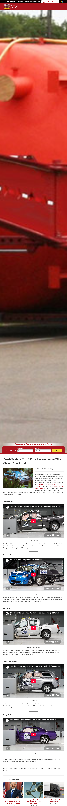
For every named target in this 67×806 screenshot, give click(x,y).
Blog (51, 469)
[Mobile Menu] (63, 6)
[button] (2, 231)
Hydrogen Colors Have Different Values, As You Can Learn (33, 801)
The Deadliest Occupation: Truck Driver (54, 800)
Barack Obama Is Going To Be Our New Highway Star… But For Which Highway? (13, 801)
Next (57, 450)
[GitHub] (62, 2)
